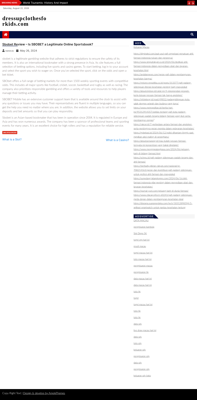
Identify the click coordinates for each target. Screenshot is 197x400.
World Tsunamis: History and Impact (45, 2)
